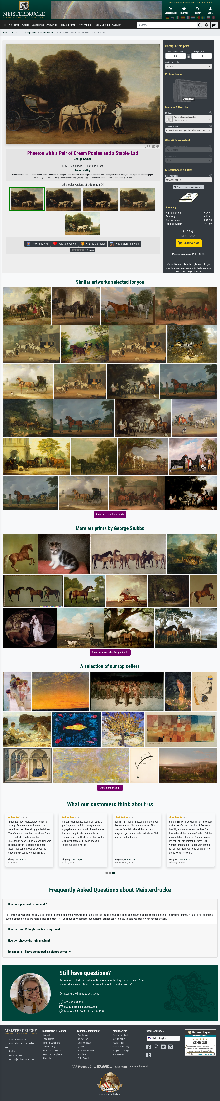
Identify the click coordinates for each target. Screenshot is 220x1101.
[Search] (200, 25)
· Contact (46, 1035)
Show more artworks (110, 787)
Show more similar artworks (110, 514)
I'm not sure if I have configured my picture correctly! (39, 952)
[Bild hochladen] (214, 25)
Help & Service (102, 24)
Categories (38, 24)
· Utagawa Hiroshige (120, 1050)
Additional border (172, 62)
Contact (116, 24)
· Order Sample (83, 1058)
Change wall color (94, 243)
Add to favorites (66, 243)
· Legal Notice (48, 1039)
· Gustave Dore (118, 1054)
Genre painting (30, 32)
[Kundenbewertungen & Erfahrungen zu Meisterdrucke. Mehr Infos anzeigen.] (200, 1042)
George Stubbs (46, 32)
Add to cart (190, 243)
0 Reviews (89, 250)
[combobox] (188, 66)
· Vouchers (81, 1054)
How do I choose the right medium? (29, 940)
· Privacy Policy (48, 1046)
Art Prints (14, 24)
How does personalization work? (27, 904)
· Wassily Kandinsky (120, 1046)
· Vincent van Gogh (120, 1035)
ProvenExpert (164, 859)
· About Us (46, 1058)
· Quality (80, 1046)
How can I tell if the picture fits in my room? (34, 929)
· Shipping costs (84, 1042)
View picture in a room (126, 243)
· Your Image (82, 1035)
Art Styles (51, 24)
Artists (25, 24)
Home (5, 32)
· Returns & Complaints (52, 1054)
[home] (5, 25)
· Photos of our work (85, 1050)
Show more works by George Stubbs (110, 652)
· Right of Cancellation (51, 1050)
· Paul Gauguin (118, 1042)
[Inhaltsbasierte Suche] (206, 25)
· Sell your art (82, 1039)
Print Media (84, 24)
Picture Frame (67, 24)
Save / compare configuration (189, 187)
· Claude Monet (118, 1039)
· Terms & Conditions (51, 1042)
